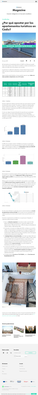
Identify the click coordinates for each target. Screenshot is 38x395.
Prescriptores (4, 373)
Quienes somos (5, 366)
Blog (3, 371)
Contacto (3, 368)
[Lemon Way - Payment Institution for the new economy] (5, 386)
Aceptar (34, 393)
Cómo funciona (22, 368)
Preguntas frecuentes (23, 371)
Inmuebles (21, 366)
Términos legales (33, 386)
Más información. (28, 393)
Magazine (19, 10)
